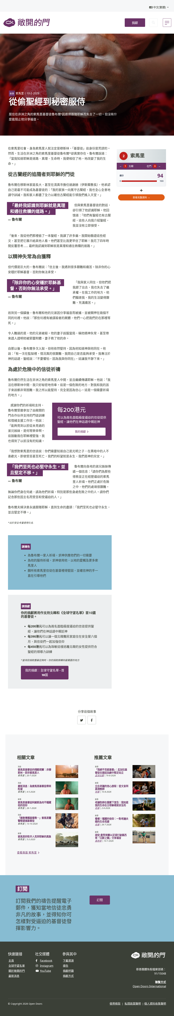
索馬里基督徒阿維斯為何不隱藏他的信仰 (34, 804)
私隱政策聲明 (133, 1003)
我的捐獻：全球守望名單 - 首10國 (44, 672)
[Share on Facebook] (92, 720)
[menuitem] (158, 7)
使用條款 (115, 1003)
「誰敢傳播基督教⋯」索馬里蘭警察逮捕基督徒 (34, 819)
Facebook (46, 960)
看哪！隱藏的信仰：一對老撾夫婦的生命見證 (111, 820)
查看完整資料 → (141, 197)
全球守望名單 (16, 966)
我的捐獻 (80, 431)
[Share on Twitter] (81, 720)
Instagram (46, 966)
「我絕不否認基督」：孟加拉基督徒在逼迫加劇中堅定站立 (111, 771)
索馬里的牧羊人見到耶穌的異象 (34, 836)
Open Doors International (149, 986)
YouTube (45, 971)
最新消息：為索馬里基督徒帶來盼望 (34, 787)
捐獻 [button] (135, 23)
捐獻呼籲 (68, 971)
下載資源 (68, 960)
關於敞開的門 (16, 971)
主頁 (11, 960)
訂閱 (100, 900)
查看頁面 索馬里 (27, 852)
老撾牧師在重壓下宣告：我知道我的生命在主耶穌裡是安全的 (111, 804)
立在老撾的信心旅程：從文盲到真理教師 (111, 787)
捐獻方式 (68, 976)
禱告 (65, 966)
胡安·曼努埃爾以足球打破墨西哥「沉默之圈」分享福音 (111, 836)
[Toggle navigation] (167, 22)
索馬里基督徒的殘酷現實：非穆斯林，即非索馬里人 (34, 771)
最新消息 (13, 976)
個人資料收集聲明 (155, 1003)
